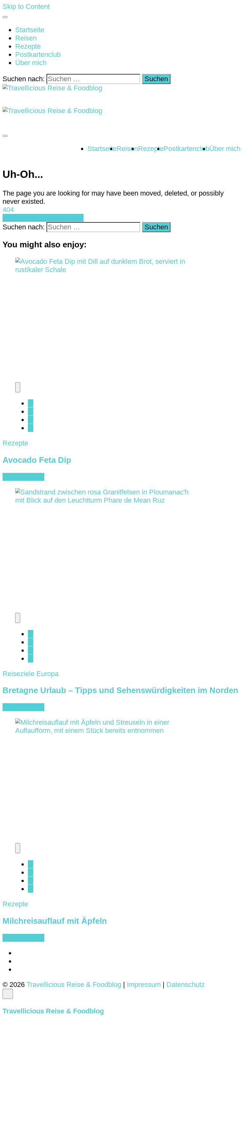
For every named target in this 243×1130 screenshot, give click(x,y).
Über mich (31, 63)
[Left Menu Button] (7, 1003)
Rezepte (28, 46)
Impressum (145, 984)
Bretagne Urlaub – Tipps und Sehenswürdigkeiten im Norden (120, 690)
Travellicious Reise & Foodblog (74, 984)
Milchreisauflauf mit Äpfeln (55, 920)
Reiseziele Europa (31, 674)
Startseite (29, 30)
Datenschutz (185, 984)
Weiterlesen (21, 477)
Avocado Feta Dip (37, 460)
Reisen (26, 38)
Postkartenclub (38, 54)
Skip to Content (26, 6)
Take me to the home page (43, 218)
